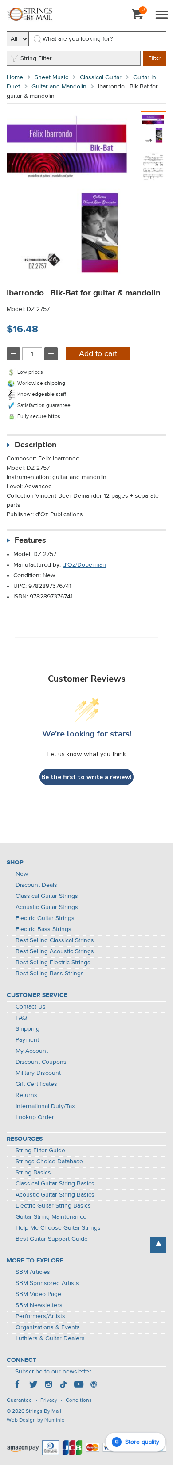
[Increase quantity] (51, 353)
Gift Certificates (36, 1084)
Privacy (48, 1400)
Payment (27, 1040)
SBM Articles (33, 1272)
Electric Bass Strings (43, 929)
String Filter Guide (40, 1150)
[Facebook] (18, 1385)
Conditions (79, 1400)
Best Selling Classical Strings (55, 940)
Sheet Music (51, 77)
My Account (32, 1051)
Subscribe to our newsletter (53, 1372)
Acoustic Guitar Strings (47, 907)
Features (30, 541)
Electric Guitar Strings (45, 918)
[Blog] (93, 1385)
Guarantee (19, 1400)
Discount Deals (36, 885)
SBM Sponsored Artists (47, 1283)
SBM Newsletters (39, 1305)
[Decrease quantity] (13, 353)
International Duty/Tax (45, 1106)
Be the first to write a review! (86, 777)
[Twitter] (33, 1385)
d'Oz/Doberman (84, 565)
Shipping (27, 1029)
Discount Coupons (41, 1062)
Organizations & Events (48, 1327)
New (22, 874)
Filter (155, 58)
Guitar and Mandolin (58, 87)
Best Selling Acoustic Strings (55, 951)
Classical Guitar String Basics (55, 1184)
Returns (26, 1095)
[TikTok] (63, 1385)
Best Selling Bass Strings (50, 973)
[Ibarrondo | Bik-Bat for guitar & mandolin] (153, 128)
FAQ (21, 1018)
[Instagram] (48, 1385)
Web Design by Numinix (35, 1420)
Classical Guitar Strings (47, 896)
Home (15, 77)
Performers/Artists (40, 1316)
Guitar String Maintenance (51, 1217)
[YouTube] (78, 1385)
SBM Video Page (38, 1294)
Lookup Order (35, 1117)
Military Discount (38, 1073)
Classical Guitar (101, 77)
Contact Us (31, 1007)
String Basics (33, 1173)
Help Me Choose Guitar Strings (58, 1228)
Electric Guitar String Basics (53, 1206)
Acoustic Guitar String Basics (55, 1195)
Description (35, 445)
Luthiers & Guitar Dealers (50, 1338)
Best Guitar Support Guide (52, 1239)
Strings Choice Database (49, 1161)
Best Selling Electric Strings (53, 962)
